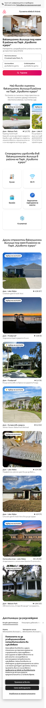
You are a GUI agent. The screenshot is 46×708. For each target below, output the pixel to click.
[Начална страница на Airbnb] (4, 11)
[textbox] (12, 66)
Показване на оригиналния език (28, 5)
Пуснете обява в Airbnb (29, 11)
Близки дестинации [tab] (10, 623)
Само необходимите (22, 688)
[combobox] (22, 58)
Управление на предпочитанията (22, 694)
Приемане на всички (22, 682)
